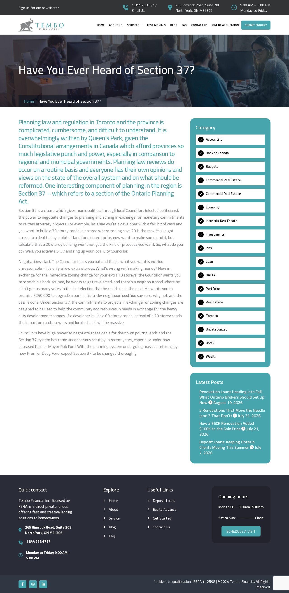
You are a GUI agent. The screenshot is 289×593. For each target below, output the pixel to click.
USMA (210, 343)
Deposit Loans (164, 500)
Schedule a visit (241, 531)
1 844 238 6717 (144, 5)
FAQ (184, 25)
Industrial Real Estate (221, 220)
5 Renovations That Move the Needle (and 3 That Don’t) (232, 412)
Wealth (211, 356)
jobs (209, 248)
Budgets (212, 166)
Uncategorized (216, 329)
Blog (173, 25)
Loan (209, 261)
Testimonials (156, 25)
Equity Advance (164, 509)
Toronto (212, 315)
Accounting (214, 139)
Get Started (162, 518)
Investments (215, 234)
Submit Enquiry (256, 25)
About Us (115, 25)
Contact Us (199, 25)
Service (114, 518)
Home (101, 25)
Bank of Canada (217, 153)
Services (133, 25)
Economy (212, 207)
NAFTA (211, 275)
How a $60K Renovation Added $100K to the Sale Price (226, 426)
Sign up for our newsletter (39, 7)
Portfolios (213, 288)
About (113, 509)
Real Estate (214, 302)
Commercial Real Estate (223, 180)
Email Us (138, 10)
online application (225, 25)
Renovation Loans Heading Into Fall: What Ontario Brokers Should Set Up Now (231, 397)
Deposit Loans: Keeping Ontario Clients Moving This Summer (227, 444)
